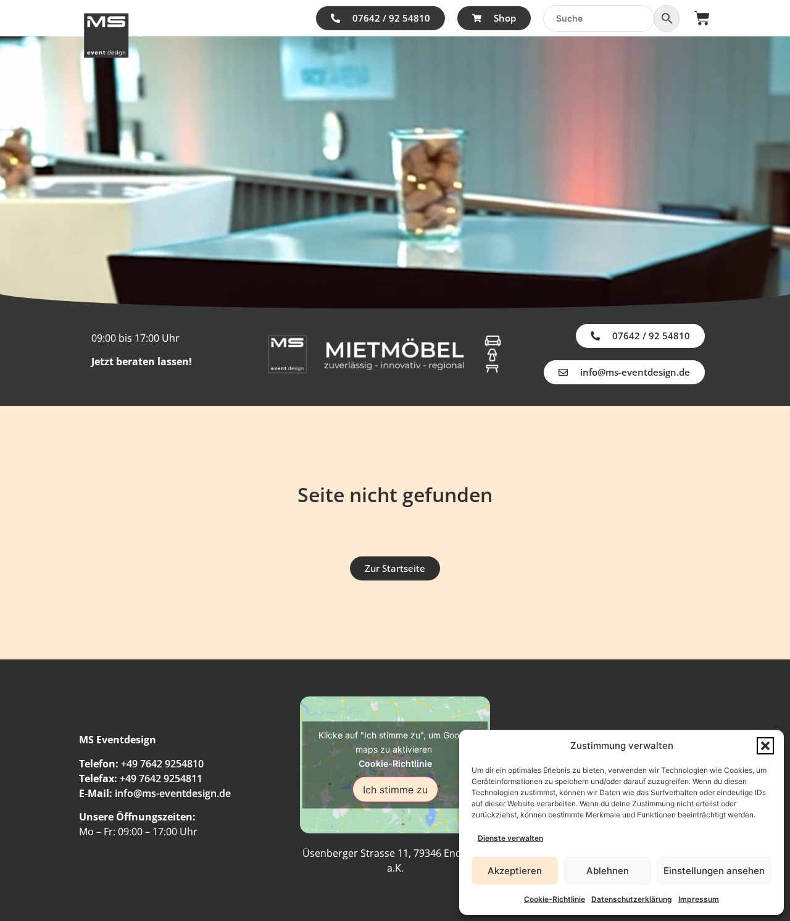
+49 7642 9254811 (161, 778)
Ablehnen (607, 871)
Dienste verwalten (510, 838)
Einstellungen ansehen (714, 871)
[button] (765, 746)
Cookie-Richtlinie (554, 899)
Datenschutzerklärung (631, 899)
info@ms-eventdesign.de (173, 793)
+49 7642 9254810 (162, 763)
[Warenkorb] (702, 18)
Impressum (698, 899)
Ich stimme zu (395, 789)
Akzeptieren (515, 871)
